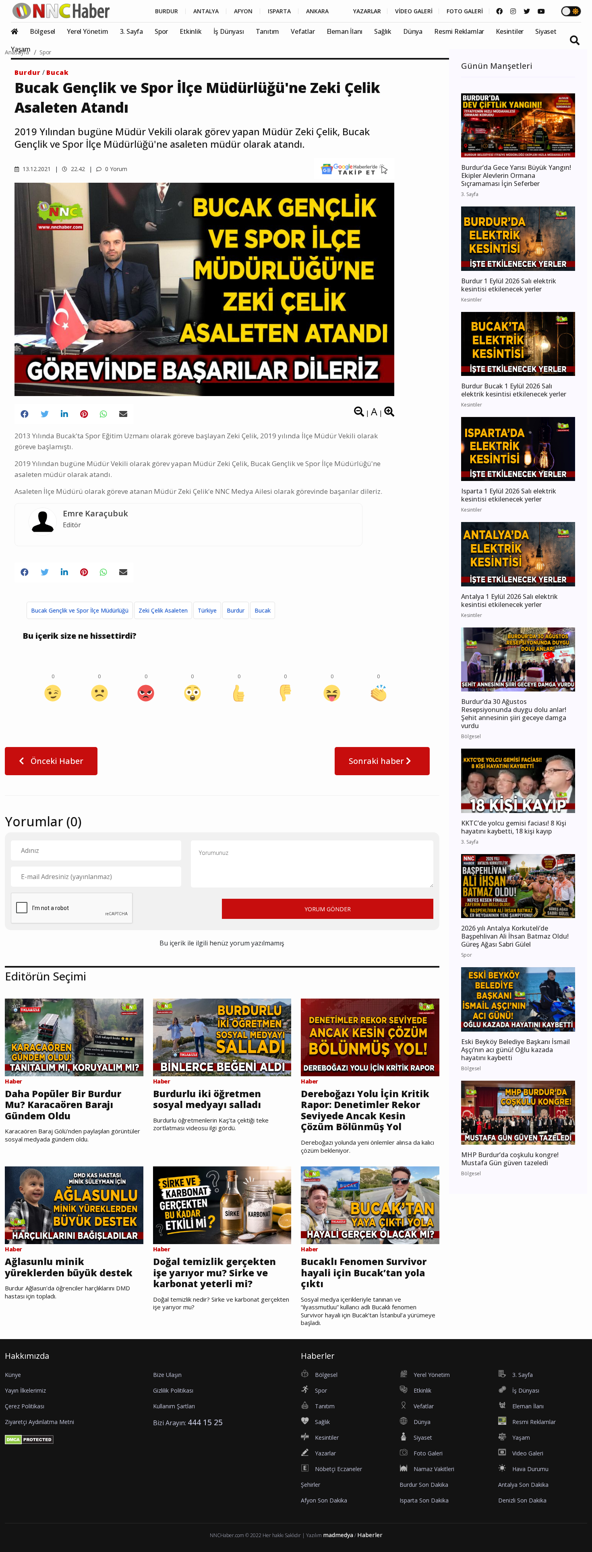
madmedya (338, 1535)
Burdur (27, 72)
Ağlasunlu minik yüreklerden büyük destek (68, 1267)
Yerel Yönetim (87, 31)
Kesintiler (510, 31)
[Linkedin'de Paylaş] (64, 414)
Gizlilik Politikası (173, 1390)
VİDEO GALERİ (414, 11)
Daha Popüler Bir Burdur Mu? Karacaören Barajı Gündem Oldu (63, 1105)
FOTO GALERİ (465, 11)
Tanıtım (267, 31)
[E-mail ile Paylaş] (123, 414)
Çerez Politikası (24, 1406)
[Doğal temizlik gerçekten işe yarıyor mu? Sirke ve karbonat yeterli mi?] (222, 1204)
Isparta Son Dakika (424, 1500)
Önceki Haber (56, 760)
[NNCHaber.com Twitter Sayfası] (527, 11)
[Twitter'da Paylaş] (45, 414)
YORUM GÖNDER (327, 909)
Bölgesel (42, 31)
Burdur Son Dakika (423, 1484)
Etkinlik (190, 31)
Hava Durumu (530, 1469)
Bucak (57, 72)
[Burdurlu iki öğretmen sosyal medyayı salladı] (222, 1036)
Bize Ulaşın (167, 1375)
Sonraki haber (377, 760)
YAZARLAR (367, 11)
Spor (161, 31)
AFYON (243, 11)
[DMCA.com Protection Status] (29, 1439)
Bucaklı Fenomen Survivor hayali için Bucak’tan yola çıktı (363, 1273)
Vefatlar (303, 31)
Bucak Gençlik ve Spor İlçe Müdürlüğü (79, 610)
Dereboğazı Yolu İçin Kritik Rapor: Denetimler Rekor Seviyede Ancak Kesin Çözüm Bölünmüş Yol (365, 1110)
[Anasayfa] (19, 31)
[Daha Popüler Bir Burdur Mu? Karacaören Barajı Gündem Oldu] (74, 1036)
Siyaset (546, 31)
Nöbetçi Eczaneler (338, 1469)
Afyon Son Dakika (324, 1500)
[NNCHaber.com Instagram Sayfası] (513, 11)
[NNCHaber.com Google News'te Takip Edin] (354, 168)
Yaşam (21, 49)
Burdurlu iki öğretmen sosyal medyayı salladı (207, 1099)
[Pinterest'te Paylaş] (84, 414)
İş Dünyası (228, 31)
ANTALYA (206, 11)
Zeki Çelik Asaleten (163, 610)
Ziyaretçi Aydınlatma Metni (39, 1422)
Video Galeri (527, 1453)
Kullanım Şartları (174, 1406)
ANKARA (317, 11)
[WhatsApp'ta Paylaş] (103, 414)
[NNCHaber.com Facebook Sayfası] (499, 11)
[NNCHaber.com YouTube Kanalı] (541, 11)
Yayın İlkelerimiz (25, 1390)
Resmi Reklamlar (459, 31)
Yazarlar (325, 1453)
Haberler (370, 1535)
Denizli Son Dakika (522, 1500)
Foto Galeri (428, 1453)
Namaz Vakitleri (434, 1469)
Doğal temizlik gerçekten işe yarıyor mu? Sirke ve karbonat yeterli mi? (214, 1273)
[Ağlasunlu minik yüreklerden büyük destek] (74, 1204)
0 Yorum (115, 169)
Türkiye (207, 610)
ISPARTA (279, 11)
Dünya (412, 31)
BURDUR (166, 11)
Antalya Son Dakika (523, 1484)
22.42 (77, 169)
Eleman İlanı (345, 31)
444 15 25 (205, 1422)
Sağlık (382, 31)
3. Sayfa (131, 31)
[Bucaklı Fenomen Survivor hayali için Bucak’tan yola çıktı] (370, 1204)
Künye (13, 1375)
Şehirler (310, 1484)
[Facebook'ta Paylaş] (24, 414)
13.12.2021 (36, 169)
